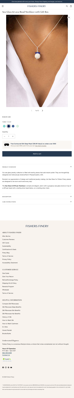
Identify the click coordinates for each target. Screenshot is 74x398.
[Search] (67, 6)
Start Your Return (7, 276)
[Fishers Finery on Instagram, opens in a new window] (5, 367)
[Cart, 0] (71, 6)
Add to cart (37, 154)
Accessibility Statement (10, 263)
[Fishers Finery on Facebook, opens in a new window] (3, 367)
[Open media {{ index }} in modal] (37, 61)
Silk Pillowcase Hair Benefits (11, 313)
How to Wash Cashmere (10, 323)
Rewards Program (8, 286)
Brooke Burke (6, 333)
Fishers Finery (10, 377)
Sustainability (6, 246)
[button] (7, 360)
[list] (37, 61)
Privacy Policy (6, 259)
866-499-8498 (7, 353)
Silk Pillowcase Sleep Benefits (11, 307)
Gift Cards (5, 243)
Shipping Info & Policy (9, 283)
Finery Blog (5, 253)
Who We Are (6, 236)
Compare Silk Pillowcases (10, 304)
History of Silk (6, 317)
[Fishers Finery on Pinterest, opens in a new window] (8, 367)
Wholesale (5, 290)
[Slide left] (32, 111)
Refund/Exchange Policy (10, 280)
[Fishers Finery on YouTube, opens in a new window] (11, 367)
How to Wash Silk (8, 320)
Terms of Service (7, 256)
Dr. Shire (5, 327)
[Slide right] (42, 111)
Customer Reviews (8, 239)
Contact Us (6, 355)
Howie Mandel (7, 330)
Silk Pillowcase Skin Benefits (11, 310)
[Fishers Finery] (36, 6)
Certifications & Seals (9, 249)
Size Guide (5, 273)
